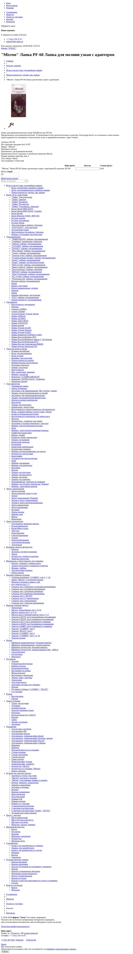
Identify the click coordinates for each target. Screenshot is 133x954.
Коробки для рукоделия (21, 358)
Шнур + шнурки (13, 815)
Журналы (15, 890)
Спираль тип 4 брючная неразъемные (28, 594)
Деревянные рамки (19, 386)
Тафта (14, 720)
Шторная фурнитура (15, 827)
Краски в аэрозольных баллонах (25, 871)
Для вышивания (13, 237)
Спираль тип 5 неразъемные (23, 601)
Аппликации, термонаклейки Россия (27, 741)
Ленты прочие (17, 512)
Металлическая (18, 794)
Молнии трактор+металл (17, 605)
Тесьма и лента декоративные (24, 500)
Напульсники (17, 696)
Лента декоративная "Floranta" (24, 498)
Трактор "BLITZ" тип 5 (21, 631)
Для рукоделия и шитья (16, 349)
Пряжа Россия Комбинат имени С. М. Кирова (31, 339)
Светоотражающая (19, 535)
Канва (14, 283)
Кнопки (14, 790)
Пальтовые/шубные (20, 668)
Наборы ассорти (18, 666)
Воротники (16, 519)
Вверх (3, 944)
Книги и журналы (14, 885)
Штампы (15, 852)
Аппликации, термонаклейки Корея (27, 736)
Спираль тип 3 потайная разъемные (27, 591)
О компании (11, 12)
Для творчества (13, 384)
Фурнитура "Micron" (20, 766)
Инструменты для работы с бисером (27, 232)
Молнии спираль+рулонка (18, 575)
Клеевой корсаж (18, 708)
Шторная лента (18, 841)
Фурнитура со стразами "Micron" (26, 769)
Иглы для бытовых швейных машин (27, 188)
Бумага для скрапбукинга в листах (26, 850)
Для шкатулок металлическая (24, 458)
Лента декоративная (15, 489)
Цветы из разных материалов (24, 400)
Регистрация (11, 5)
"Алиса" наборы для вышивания (25, 253)
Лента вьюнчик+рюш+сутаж (24, 493)
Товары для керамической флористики (28, 398)
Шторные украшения (20, 836)
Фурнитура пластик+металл (18, 773)
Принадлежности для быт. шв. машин (23, 75)
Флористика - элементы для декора (26, 421)
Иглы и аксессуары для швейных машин (24, 70)
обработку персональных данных (61, 949)
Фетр (13, 428)
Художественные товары (17, 859)
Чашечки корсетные (20, 559)
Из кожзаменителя (19, 526)
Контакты (10, 21)
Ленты (14, 554)
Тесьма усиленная (19, 722)
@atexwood (31, 940)
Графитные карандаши (21, 433)
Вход (8, 3)
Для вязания (11, 302)
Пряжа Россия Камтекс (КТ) (23, 337)
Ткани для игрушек (20, 703)
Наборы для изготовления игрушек (27, 426)
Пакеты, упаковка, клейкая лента (26, 563)
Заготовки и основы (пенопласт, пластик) (29, 423)
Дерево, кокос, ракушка (21, 678)
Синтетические (18, 652)
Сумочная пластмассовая (22, 808)
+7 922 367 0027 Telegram (12, 940)
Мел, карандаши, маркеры (23, 372)
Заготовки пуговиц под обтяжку (25, 685)
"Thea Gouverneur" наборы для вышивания (30, 274)
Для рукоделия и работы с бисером (26, 225)
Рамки (14, 293)
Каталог (9, 19)
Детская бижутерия (20, 230)
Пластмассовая (18, 797)
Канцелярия (16, 456)
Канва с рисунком (19, 286)
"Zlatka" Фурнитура (20, 204)
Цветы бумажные (19, 388)
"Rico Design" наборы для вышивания (28, 251)
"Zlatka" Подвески (19, 202)
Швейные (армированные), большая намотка (31, 643)
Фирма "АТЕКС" (8, 48)
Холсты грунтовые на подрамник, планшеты (31, 866)
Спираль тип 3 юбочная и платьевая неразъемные (33, 587)
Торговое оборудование (21, 570)
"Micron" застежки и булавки (24, 778)
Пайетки (15, 748)
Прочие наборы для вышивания (25, 281)
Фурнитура (16, 839)
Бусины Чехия (17, 223)
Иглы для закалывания (21, 353)
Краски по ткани (18, 878)
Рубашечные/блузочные (22, 664)
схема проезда (31, 933)
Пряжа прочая (17, 325)
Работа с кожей (18, 435)
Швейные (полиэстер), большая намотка (29, 647)
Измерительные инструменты (24, 363)
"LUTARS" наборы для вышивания (27, 246)
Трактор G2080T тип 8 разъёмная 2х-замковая (31, 626)
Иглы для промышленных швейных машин (30, 190)
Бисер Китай (17, 213)
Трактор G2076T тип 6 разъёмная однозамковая (32, 619)
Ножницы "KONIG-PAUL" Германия (28, 379)
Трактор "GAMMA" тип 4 (23, 629)
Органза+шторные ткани (22, 710)
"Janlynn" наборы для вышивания (26, 244)
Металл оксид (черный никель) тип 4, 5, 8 (30, 615)
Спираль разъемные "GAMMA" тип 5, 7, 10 (30, 577)
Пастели (15, 419)
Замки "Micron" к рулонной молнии (27, 580)
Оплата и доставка (14, 17)
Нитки (9, 640)
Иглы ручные (17, 356)
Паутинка (15, 713)
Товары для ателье (19, 367)
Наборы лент (17, 514)
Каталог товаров (13, 66)
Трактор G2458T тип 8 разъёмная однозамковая (32, 624)
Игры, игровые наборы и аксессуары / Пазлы (31, 412)
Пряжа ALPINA (18, 318)
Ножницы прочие (19, 381)
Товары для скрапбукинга (22, 848)
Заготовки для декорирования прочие (28, 395)
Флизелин (15, 724)
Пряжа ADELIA (18, 316)
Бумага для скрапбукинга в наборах (27, 846)
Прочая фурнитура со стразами (25, 750)
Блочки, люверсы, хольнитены (25, 783)
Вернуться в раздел (9, 178)
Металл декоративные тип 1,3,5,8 (26, 610)
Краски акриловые (19, 864)
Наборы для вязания (20, 463)
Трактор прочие (18, 638)
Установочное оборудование (24, 813)
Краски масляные (19, 862)
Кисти (14, 829)
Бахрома (15, 834)
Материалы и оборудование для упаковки (24, 561)
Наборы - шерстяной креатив (24, 486)
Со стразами (16, 692)
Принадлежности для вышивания (26, 300)
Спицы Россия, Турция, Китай (25, 314)
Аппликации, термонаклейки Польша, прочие (32, 738)
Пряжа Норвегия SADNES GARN (26, 335)
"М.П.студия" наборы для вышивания (28, 265)
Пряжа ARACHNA (19, 321)
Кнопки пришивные (20, 792)
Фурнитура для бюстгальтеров (24, 556)
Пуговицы (11, 659)
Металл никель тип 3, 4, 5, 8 (23, 612)
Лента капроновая (19, 507)
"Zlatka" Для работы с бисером (25, 206)
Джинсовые (16, 608)
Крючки (15, 307)
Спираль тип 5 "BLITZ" (22, 596)
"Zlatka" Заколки (18, 199)
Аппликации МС (19, 731)
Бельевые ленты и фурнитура (19, 547)
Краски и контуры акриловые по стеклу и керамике (34, 880)
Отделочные (16, 654)
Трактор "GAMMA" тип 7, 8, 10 (25, 636)
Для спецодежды (18, 682)
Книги (14, 887)
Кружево (15, 510)
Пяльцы (14, 290)
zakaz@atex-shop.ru (14, 41)
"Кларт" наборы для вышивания (25, 260)
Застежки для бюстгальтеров (24, 552)
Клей (13, 461)
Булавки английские (20, 351)
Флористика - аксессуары (22, 407)
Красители (16, 402)
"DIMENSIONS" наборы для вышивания (29, 239)
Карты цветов (17, 573)
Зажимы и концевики (21, 785)
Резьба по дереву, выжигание (24, 437)
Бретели (15, 549)
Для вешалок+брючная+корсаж (25, 524)
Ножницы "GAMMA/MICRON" (25, 377)
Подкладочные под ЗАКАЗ (23, 715)
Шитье (14, 517)
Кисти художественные (21, 876)
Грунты (14, 883)
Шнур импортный (19, 818)
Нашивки (15, 745)
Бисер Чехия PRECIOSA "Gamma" (26, 211)
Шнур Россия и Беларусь (22, 820)
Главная (9, 61)
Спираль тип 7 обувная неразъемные (27, 603)
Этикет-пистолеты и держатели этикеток (29, 566)
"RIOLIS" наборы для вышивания (26, 272)
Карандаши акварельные (22, 447)
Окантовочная (17, 533)
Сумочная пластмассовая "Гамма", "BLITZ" (30, 811)
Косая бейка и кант (19, 528)
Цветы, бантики (18, 771)
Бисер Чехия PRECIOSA (22, 209)
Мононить (16, 657)
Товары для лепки (19, 477)
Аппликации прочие (20, 734)
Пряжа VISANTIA (19, 323)
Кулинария (16, 444)
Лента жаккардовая (20, 505)
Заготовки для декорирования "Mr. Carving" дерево (34, 391)
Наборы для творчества (21, 465)
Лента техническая (14, 521)
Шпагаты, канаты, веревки (23, 825)
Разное (9, 694)
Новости (10, 14)
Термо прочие (17, 759)
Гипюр (14, 496)
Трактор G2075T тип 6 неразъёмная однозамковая (33, 617)
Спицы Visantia (18, 311)
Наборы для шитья (19, 374)
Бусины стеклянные (20, 220)
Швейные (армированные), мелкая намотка (30, 645)
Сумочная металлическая (22, 806)
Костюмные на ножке (21, 671)
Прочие (14, 687)
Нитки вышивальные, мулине (24, 288)
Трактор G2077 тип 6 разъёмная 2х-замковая (31, 622)
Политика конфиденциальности (15, 926)
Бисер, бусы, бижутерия (16, 195)
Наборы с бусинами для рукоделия (26, 234)
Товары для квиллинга (21, 475)
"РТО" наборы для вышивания (25, 297)
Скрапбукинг (12, 843)
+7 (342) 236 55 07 (14, 39)
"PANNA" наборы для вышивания (26, 248)
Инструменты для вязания (23, 304)
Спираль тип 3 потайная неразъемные (28, 589)
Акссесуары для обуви (21, 729)
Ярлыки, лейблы (18, 568)
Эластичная (16, 545)
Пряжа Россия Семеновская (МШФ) (27, 344)
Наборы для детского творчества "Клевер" (30, 484)
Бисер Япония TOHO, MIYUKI (25, 216)
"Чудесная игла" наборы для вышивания (29, 279)
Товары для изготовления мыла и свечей (29, 393)
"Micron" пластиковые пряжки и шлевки (29, 780)
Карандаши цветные (20, 442)
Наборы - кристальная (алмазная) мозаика (29, 430)
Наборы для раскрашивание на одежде (28, 451)
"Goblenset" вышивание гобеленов (26, 241)
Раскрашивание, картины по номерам (28, 482)
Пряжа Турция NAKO (21, 332)
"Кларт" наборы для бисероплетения (27, 262)
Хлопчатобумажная (20, 540)
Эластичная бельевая (20, 542)
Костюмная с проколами (22, 675)
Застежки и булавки (20, 787)
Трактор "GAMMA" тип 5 (23, 633)
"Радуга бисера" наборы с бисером (26, 269)
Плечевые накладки (20, 365)
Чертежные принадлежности (24, 873)
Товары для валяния (20, 440)
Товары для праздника (21, 405)
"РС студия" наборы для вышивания (27, 276)
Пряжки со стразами (20, 804)
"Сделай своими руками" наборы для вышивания (33, 258)
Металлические (18, 673)
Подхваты (15, 832)
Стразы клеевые (18, 752)
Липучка (15, 531)
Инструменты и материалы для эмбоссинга (30, 416)
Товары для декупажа (21, 472)
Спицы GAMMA (19, 309)
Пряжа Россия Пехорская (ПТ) (24, 342)
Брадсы (14, 855)
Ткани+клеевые (13, 701)
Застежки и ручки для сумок (24, 776)
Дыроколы (16, 857)
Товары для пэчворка (20, 479)
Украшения (11, 727)
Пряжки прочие (18, 801)
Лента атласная (18, 491)
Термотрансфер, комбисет (22, 764)
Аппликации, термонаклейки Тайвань (28, 743)
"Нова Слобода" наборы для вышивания (29, 267)
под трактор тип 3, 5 (20, 584)
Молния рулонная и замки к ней (25, 582)
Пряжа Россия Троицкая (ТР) (24, 346)
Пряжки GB (16, 799)
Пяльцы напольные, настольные (25, 295)
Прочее (14, 470)
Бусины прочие (18, 218)
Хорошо (5, 952)
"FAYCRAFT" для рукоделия (24, 227)
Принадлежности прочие (22, 360)
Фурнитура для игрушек (22, 454)
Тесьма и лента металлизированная (27, 503)
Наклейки (15, 468)
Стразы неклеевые (19, 755)
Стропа (14, 538)
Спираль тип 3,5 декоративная (24, 598)
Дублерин (15, 706)
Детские (15, 661)
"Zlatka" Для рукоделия (21, 197)
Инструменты (17, 370)
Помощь (10, 8)
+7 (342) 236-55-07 (18, 935)
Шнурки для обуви (19, 822)
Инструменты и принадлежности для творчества (33, 409)
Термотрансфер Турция (21, 762)
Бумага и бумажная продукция (25, 414)
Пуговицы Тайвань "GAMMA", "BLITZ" (29, 689)
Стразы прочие (18, 757)
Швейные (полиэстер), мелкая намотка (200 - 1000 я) (34, 650)
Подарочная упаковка (21, 449)
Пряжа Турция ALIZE (21, 328)
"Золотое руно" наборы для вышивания (29, 255)
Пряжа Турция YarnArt (21, 330)
